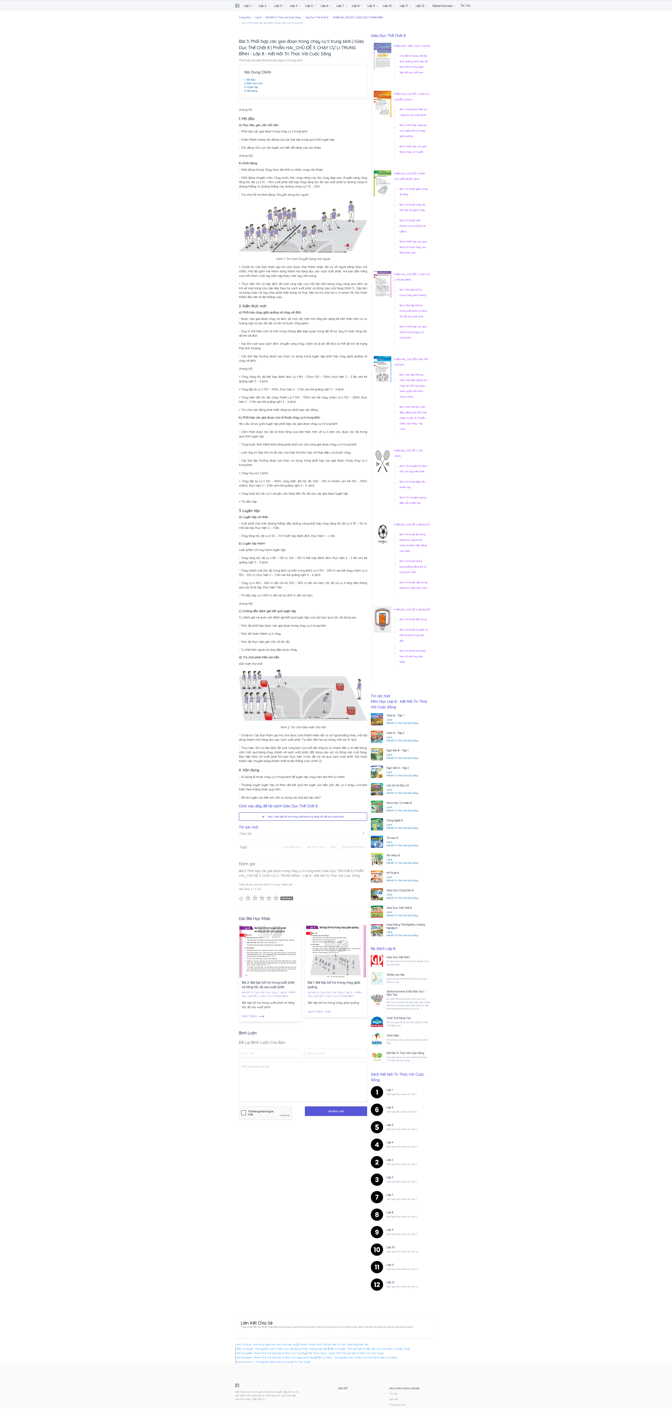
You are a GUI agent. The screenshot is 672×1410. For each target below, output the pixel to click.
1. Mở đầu (249, 79)
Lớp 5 (390, 1124)
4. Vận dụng (250, 90)
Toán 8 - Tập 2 (395, 733)
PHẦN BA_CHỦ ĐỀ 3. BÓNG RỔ (412, 609)
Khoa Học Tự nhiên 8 (399, 803)
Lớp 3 (390, 1177)
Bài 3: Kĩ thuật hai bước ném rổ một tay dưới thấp (413, 656)
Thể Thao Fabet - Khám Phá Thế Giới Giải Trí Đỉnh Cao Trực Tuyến (346, 1353)
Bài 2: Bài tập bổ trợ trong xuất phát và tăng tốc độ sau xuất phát (305, 816)
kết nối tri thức (315, 846)
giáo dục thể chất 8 (353, 846)
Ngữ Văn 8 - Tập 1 (397, 750)
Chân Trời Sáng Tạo (399, 1018)
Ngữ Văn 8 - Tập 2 (398, 768)
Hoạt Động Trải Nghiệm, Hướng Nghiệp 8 (406, 926)
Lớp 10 (391, 1247)
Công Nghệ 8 (395, 820)
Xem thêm (253, 1016)
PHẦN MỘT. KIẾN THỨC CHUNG (412, 46)
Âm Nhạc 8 (393, 855)
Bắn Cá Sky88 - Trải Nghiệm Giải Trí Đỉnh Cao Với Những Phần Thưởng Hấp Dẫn (282, 1348)
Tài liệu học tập (395, 974)
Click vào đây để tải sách (278, 806)
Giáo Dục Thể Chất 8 (399, 907)
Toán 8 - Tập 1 (395, 715)
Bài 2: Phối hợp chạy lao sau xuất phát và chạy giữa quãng (413, 130)
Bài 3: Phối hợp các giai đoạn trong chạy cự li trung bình (413, 332)
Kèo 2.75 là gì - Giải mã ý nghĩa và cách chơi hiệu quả (266, 1344)
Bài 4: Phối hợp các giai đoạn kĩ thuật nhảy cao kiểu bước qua (413, 247)
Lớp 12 (390, 1282)
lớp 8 (333, 846)
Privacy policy (397, 1404)
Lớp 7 (390, 1194)
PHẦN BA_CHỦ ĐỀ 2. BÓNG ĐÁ (412, 524)
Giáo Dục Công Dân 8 (400, 890)
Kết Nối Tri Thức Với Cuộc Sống (259, 992)
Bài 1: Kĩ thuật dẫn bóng (413, 619)
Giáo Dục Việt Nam (398, 957)
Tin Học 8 (392, 837)
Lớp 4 (390, 1142)
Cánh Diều (393, 1035)
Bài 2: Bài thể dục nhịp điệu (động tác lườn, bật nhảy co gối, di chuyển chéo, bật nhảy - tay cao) (413, 417)
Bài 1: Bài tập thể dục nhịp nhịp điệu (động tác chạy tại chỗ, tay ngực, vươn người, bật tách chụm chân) (414, 385)
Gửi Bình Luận (336, 1111)
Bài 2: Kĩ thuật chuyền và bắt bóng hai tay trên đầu (414, 635)
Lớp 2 (390, 1159)
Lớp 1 (390, 1090)
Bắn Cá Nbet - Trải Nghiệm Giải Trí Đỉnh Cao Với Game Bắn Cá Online (357, 1357)
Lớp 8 (283, 992)
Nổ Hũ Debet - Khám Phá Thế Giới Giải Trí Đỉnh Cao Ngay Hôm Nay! (276, 1357)
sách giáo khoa (292, 846)
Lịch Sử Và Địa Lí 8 (398, 785)
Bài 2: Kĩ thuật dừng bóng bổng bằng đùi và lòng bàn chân (413, 566)
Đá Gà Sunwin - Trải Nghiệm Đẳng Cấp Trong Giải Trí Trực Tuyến (274, 1361)
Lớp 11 (390, 1264)
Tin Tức (393, 1393)
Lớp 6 (390, 1107)
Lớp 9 (390, 1229)
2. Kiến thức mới (253, 83)
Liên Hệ (393, 1399)
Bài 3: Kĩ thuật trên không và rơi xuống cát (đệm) (413, 226)
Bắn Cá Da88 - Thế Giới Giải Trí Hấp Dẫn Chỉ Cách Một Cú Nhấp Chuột (370, 1348)
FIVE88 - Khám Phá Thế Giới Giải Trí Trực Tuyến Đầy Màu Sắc (334, 1344)
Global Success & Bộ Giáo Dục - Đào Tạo (406, 993)
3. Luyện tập (251, 87)
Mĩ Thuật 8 (393, 872)
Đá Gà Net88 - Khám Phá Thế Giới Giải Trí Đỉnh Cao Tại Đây (271, 1353)
